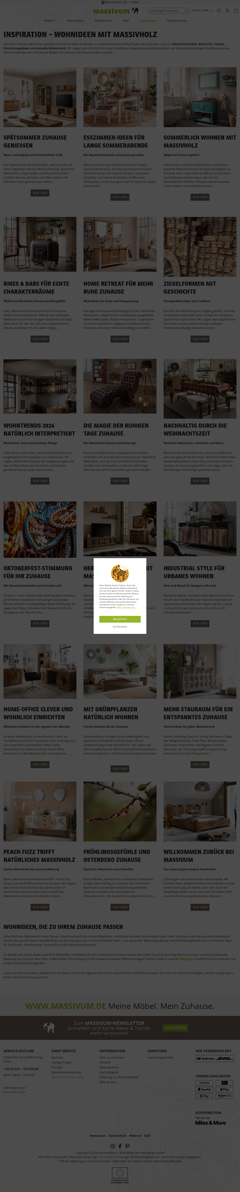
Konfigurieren (120, 626)
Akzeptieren (120, 619)
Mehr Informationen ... (126, 607)
